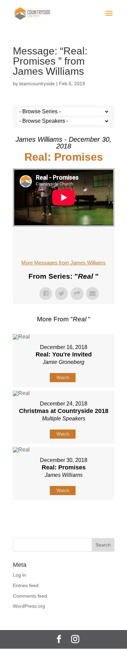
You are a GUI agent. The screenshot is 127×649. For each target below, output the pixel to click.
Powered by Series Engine (64, 517)
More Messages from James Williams (63, 262)
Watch (63, 377)
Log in (19, 575)
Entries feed (26, 585)
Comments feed (30, 596)
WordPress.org (29, 606)
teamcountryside (37, 83)
